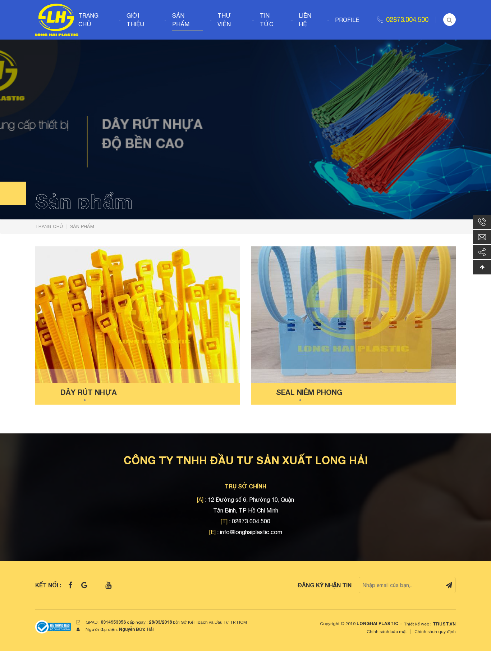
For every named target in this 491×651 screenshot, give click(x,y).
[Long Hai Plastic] (56, 19)
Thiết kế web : (417, 624)
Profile (347, 20)
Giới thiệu (135, 19)
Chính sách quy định (435, 631)
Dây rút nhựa (88, 392)
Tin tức (266, 19)
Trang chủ (88, 19)
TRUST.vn (444, 624)
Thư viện (224, 19)
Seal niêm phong (309, 392)
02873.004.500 (407, 19)
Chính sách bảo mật (387, 631)
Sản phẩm (180, 19)
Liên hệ (305, 19)
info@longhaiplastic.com (251, 532)
